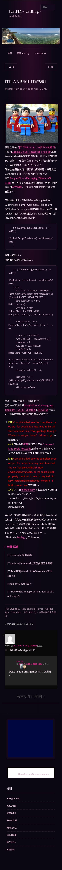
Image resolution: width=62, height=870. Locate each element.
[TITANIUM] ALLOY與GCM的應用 (37, 147)
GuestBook (40, 53)
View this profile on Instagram (33, 774)
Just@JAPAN (13, 798)
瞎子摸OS (11, 842)
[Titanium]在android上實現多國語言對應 (30, 563)
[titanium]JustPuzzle (19, 583)
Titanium (16, 612)
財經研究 (11, 849)
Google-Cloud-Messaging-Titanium (31, 151)
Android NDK (28, 489)
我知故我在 (12, 827)
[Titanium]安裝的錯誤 (19, 555)
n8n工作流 (11, 805)
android (31, 608)
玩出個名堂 (12, 834)
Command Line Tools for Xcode (31, 446)
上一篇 (10, 66)
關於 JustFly (23, 53)
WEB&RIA (15, 608)
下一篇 (51, 66)
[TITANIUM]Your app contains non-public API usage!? (30, 594)
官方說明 (17, 187)
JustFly (43, 88)
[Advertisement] (30, 738)
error (40, 608)
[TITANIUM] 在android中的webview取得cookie (29, 573)
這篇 (25, 444)
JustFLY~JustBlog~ (25, 11)
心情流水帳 (12, 820)
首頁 (10, 53)
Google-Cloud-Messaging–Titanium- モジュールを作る (29, 407)
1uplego (21, 537)
